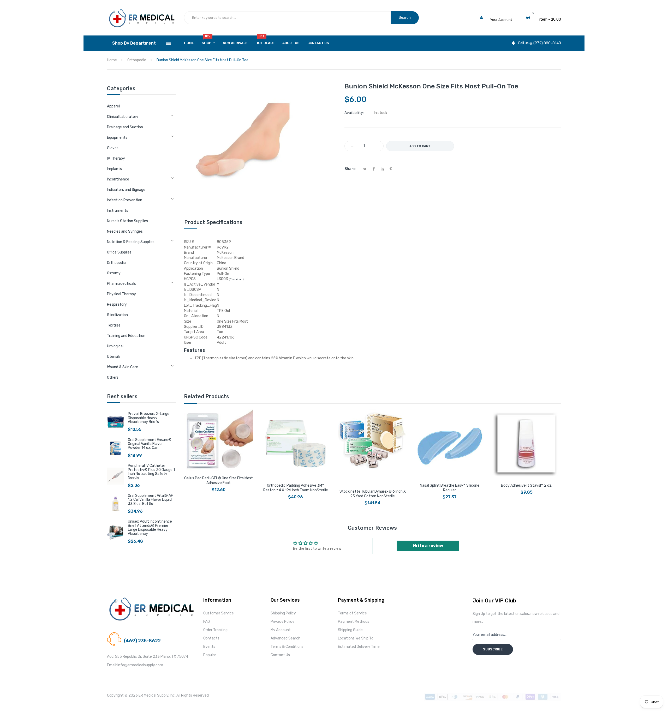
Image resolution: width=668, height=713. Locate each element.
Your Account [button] (501, 20)
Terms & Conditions (287, 646)
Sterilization (117, 315)
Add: (110, 656)
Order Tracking (215, 630)
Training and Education (126, 336)
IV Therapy (116, 158)
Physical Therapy (121, 294)
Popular (209, 655)
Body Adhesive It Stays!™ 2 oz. (526, 485)
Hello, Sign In (500, 14)
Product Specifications (213, 222)
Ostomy (114, 273)
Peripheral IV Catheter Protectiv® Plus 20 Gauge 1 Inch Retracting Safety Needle (151, 471)
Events (209, 646)
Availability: (354, 113)
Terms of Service (352, 613)
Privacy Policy (282, 621)
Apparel (113, 106)
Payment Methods (353, 621)
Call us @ (131, 634)
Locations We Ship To (355, 638)
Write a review (428, 545)
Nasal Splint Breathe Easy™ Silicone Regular (449, 487)
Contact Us (280, 655)
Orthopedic (116, 263)
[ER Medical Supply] (141, 10)
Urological (115, 346)
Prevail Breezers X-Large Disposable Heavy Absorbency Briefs (148, 418)
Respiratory (117, 304)
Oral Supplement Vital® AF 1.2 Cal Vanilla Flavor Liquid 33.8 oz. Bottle (150, 499)
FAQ (206, 621)
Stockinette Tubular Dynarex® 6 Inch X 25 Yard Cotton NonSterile (372, 493)
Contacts (211, 638)
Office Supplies (119, 252)
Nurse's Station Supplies (127, 221)
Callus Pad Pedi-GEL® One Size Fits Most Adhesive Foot (218, 480)
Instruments (117, 210)
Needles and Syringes (125, 231)
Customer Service (218, 613)
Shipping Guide (350, 630)
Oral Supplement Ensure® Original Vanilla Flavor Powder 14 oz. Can (149, 444)
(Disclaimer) (236, 279)
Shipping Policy (283, 613)
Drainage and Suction (125, 127)
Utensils (114, 356)
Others (112, 377)
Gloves (112, 148)
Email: (112, 665)
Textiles (114, 325)
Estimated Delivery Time (359, 646)
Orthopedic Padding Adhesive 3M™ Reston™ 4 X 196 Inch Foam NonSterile (295, 487)
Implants (114, 169)
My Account (281, 630)
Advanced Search (285, 638)
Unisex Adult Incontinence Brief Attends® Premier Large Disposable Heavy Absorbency (150, 527)
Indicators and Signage (126, 190)
